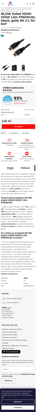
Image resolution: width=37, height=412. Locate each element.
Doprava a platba (8, 348)
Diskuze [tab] (25, 168)
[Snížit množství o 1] (27, 121)
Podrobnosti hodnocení (10, 30)
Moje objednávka (12, 352)
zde (2, 397)
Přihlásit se (8, 381)
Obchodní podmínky (9, 337)
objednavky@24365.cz (14, 298)
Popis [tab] (10, 168)
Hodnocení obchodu (9, 332)
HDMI (26, 278)
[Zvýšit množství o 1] (34, 121)
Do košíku (18, 126)
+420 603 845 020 (12, 303)
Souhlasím (18, 407)
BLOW (9, 32)
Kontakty (5, 343)
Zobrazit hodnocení (20, 103)
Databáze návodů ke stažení (12, 329)
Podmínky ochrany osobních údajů (14, 340)
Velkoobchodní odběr (10, 335)
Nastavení (18, 402)
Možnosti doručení (7, 112)
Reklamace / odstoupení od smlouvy (15, 346)
